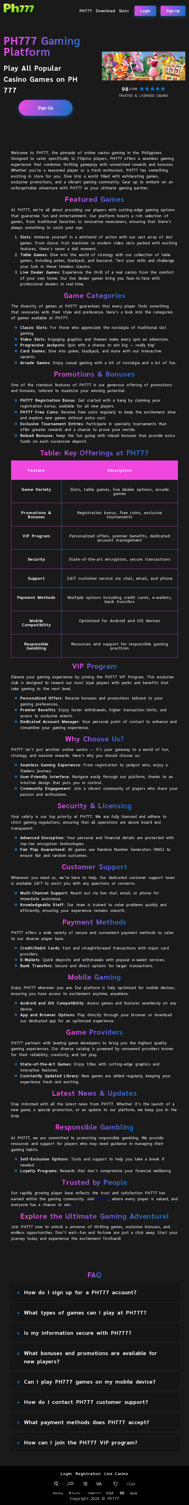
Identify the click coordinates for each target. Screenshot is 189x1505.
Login (145, 10)
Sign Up (173, 10)
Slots (124, 11)
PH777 (86, 11)
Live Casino (116, 1473)
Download (105, 11)
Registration (88, 1473)
